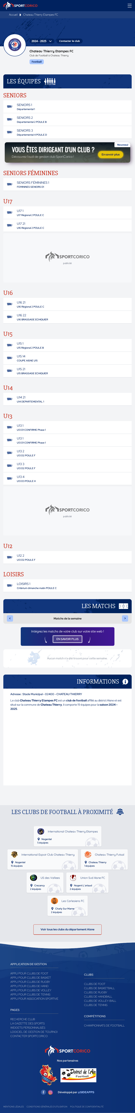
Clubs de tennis (95, 1005)
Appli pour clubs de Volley (30, 990)
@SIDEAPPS (86, 1092)
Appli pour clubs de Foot (29, 973)
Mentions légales (13, 1106)
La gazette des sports (27, 1023)
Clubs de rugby (95, 992)
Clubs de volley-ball (100, 1001)
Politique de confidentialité (87, 1106)
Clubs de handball (98, 996)
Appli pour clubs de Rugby (30, 982)
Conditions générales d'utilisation (47, 1106)
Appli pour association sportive (34, 999)
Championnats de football (104, 1025)
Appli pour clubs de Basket (30, 977)
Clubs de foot (94, 984)
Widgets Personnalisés (27, 1027)
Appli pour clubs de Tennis (30, 994)
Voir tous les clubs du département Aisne (67, 929)
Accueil (13, 14)
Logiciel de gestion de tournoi (33, 1032)
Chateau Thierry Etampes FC (40, 14)
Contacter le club (69, 41)
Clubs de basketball (99, 988)
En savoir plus (111, 154)
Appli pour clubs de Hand (29, 986)
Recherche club (22, 1019)
